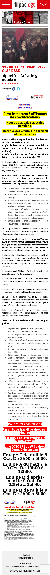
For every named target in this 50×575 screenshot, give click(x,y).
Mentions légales (26, 557)
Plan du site (26, 563)
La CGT (26, 560)
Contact (26, 555)
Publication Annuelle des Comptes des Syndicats (26, 566)
